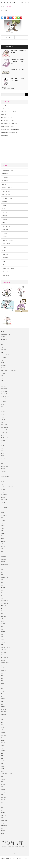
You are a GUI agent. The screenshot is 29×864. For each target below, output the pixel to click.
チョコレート (4, 448)
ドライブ (3, 468)
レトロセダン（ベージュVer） (18, 69)
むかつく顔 (3, 386)
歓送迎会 (3, 698)
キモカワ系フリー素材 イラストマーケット (14, 843)
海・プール (3, 709)
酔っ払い (3, 805)
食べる (2, 823)
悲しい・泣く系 (6, 243)
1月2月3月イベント (7, 173)
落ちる (2, 768)
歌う (2, 696)
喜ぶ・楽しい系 (6, 226)
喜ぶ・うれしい (4, 600)
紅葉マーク (3, 748)
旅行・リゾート (4, 685)
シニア (2, 414)
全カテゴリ (3, 114)
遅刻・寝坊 (3, 797)
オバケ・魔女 (4, 391)
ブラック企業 (4, 499)
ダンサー (3, 442)
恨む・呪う (3, 652)
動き (4, 222)
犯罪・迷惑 (5, 254)
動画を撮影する (4, 577)
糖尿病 (2, 745)
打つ (2, 665)
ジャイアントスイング (5, 417)
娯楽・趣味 (5, 229)
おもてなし (3, 365)
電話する (3, 812)
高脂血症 (3, 830)
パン (2, 484)
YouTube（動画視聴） (6, 354)
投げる (2, 667)
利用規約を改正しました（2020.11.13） (12, 88)
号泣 (2, 592)
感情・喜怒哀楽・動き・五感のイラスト (9, 123)
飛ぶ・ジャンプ (4, 820)
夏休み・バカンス (5, 610)
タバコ (2, 435)
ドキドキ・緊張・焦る (5, 466)
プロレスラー (4, 507)
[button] (12, 26)
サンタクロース (4, 411)
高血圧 (2, 833)
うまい (2, 360)
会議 (2, 551)
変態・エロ (3, 605)
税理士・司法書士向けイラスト (7, 126)
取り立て (3, 587)
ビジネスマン (4, 494)
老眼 (2, 753)
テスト (2, 453)
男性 (2, 717)
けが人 (2, 378)
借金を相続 (3, 559)
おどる (2, 362)
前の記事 (8, 37)
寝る (2, 636)
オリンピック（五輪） (8, 187)
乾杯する (3, 533)
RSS (14, 853)
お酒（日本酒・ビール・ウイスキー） (9, 370)
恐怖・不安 (3, 649)
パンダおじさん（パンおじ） (7, 486)
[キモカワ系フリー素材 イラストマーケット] (15, 2)
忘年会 (2, 639)
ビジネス (5, 201)
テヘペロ (3, 458)
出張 (2, 569)
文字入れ (4, 247)
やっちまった (4, 388)
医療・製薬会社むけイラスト (7, 117)
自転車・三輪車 (4, 761)
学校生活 (5, 233)
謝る (2, 781)
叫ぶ (2, 590)
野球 (2, 807)
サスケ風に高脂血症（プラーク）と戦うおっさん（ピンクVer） (18, 61)
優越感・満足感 (4, 564)
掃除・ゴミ (3, 670)
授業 (2, 673)
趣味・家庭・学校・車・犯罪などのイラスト (10, 129)
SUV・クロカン (4, 349)
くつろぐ (3, 373)
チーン (2, 450)
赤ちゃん (3, 784)
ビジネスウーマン (5, 492)
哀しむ (2, 595)
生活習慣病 (5, 257)
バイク (2, 473)
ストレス (3, 419)
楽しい (2, 693)
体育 (2, 554)
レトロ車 (3, 523)
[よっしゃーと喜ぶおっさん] (21, 292)
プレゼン (3, 502)
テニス (2, 455)
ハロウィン (3, 471)
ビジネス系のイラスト (5, 105)
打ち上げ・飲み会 (5, 662)
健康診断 (5, 219)
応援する (3, 642)
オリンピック (4, 393)
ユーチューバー (4, 515)
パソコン (3, 481)
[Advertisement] (12, 150)
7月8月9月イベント (7, 180)
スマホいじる (4, 432)
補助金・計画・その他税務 (8, 268)
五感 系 (4, 205)
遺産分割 (3, 799)
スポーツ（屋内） (7, 191)
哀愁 (2, 598)
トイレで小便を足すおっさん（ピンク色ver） (18, 79)
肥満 (2, 755)
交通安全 (3, 541)
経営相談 (3, 750)
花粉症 (2, 766)
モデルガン (3, 512)
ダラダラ (3, 440)
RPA (2, 347)
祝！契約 (3, 732)
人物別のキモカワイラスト (6, 108)
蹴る (2, 786)
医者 (2, 579)
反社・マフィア (4, 585)
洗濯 (2, 704)
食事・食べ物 (6, 275)
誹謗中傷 (3, 779)
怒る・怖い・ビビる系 (8, 240)
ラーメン (3, 520)
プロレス (3, 504)
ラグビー (3, 517)
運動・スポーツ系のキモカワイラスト (9, 132)
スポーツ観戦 (4, 424)
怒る (2, 644)
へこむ (2, 383)
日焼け (2, 688)
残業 (2, 701)
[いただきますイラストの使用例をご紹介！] (21, 306)
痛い (2, 722)
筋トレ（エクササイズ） (6, 740)
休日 (2, 548)
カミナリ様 (3, 398)
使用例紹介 (4, 215)
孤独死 (2, 621)
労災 (2, 572)
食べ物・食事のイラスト (6, 135)
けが (2, 375)
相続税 (2, 727)
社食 (2, 730)
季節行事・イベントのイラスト (7, 120)
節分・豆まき (4, 742)
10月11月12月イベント (8, 170)
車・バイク (5, 271)
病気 (4, 261)
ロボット (3, 525)
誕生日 (2, 776)
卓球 (2, 582)
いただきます (4, 357)
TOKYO (2, 352)
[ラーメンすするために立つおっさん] (7, 319)
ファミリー (3, 497)
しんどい (3, 380)
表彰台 (2, 771)
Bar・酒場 (3, 344)
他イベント (5, 212)
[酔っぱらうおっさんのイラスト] (7, 306)
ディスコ (3, 461)
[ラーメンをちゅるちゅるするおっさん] (7, 292)
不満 (2, 530)
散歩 (2, 675)
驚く (2, 828)
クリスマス (3, 401)
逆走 (2, 794)
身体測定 (3, 789)
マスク (2, 510)
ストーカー (3, 422)
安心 (2, 629)
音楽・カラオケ (4, 815)
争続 (2, 535)
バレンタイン (4, 479)
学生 (2, 626)
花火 (2, 763)
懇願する (3, 660)
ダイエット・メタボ (7, 198)
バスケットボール (5, 476)
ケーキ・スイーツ (5, 404)
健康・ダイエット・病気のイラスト (8, 111)
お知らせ (4, 184)
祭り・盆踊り (4, 735)
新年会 (2, 683)
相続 (4, 264)
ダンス (2, 445)
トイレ (2, 463)
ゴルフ (2, 406)
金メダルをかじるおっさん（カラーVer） (18, 51)
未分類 (3, 250)
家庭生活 (5, 236)
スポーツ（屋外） (7, 194)
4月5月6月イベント (7, 177)
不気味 (2, 528)
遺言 (2, 802)
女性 (2, 613)
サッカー (3, 409)
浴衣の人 (3, 706)
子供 (2, 618)
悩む (2, 654)
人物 (4, 208)
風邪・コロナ (4, 817)
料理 (2, 680)
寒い (2, 634)
